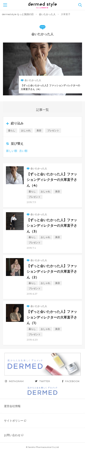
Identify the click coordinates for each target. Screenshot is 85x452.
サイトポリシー (13, 420)
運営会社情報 (12, 406)
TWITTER (44, 381)
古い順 (23, 151)
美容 (39, 130)
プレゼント (53, 130)
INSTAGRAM (16, 381)
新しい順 (11, 151)
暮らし (11, 130)
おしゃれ (26, 130)
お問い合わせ (12, 435)
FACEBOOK (72, 381)
